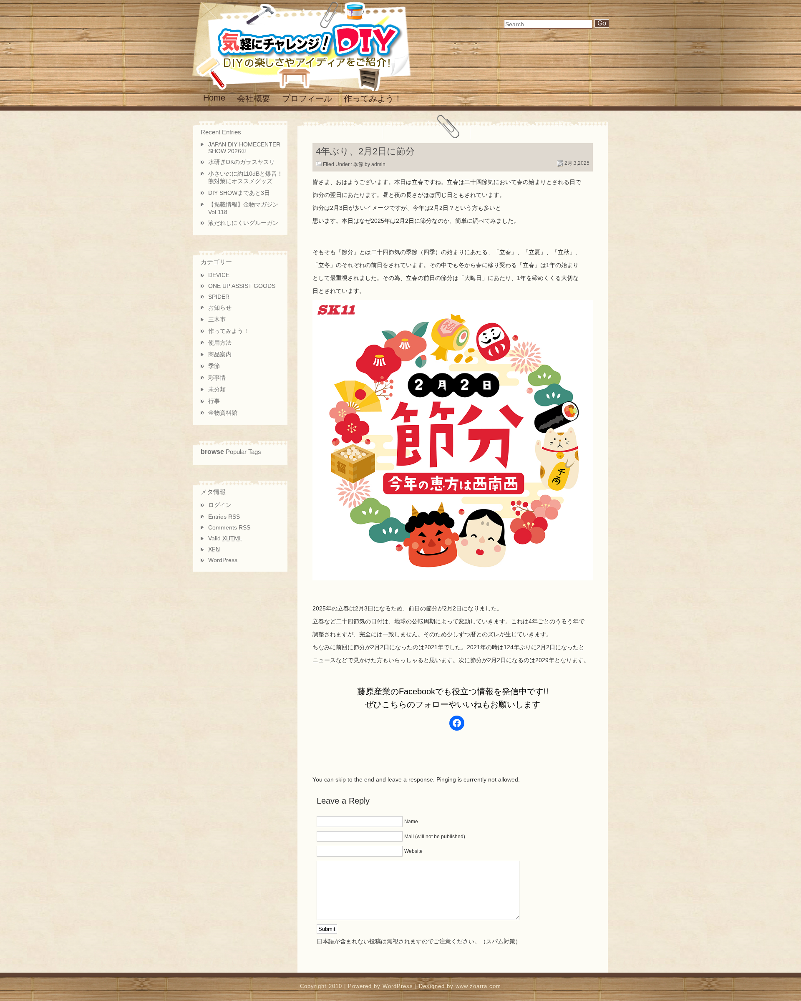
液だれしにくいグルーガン (243, 222)
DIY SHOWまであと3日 (239, 192)
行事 (214, 401)
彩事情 (217, 377)
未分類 (217, 389)
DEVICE (218, 275)
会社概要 (253, 98)
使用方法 (220, 342)
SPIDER (218, 296)
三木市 (217, 319)
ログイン (220, 505)
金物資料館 (222, 412)
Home (214, 97)
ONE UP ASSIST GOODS (241, 285)
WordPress (222, 560)
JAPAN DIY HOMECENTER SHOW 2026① (244, 147)
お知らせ (220, 307)
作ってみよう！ (373, 98)
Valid (225, 538)
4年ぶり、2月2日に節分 (365, 151)
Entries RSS (224, 516)
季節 (358, 164)
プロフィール (307, 98)
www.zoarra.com (478, 986)
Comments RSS (229, 527)
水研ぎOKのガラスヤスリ (241, 162)
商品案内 (220, 354)
